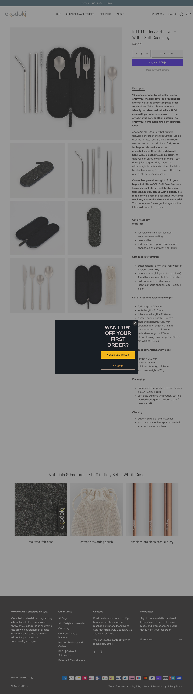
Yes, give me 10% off (118, 355)
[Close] (134, 319)
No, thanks (118, 366)
